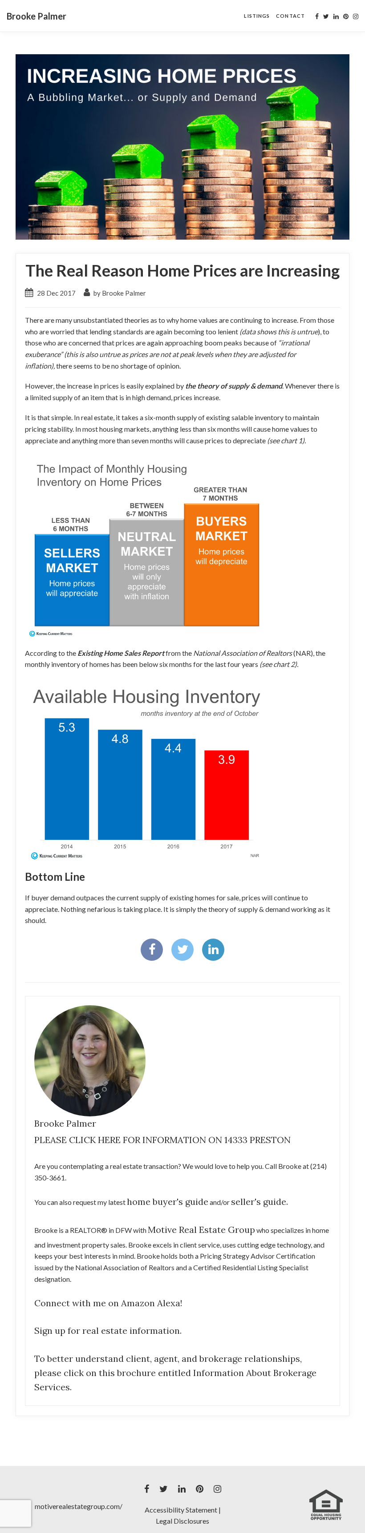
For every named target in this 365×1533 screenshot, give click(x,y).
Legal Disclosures (182, 1521)
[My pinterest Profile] (346, 16)
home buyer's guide (167, 1201)
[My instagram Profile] (355, 16)
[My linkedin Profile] (336, 16)
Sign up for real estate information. (108, 1330)
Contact (290, 16)
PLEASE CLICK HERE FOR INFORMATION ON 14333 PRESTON (162, 1139)
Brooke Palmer (36, 16)
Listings (257, 16)
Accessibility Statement (181, 1509)
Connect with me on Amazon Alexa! (108, 1302)
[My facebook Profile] (317, 16)
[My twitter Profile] (326, 16)
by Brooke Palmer (119, 293)
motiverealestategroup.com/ (78, 1506)
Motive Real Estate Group (201, 1229)
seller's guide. (259, 1201)
